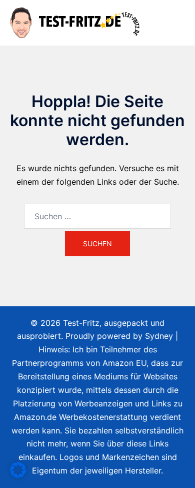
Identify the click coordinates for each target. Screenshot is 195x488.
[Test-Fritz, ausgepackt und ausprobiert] (76, 22)
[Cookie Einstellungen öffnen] (18, 475)
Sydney (159, 336)
